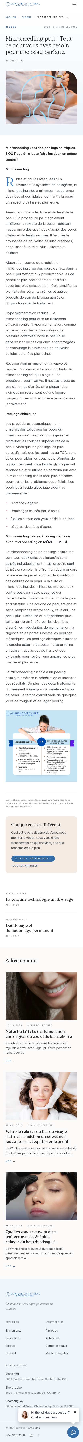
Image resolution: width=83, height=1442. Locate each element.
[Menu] (74, 4)
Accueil (11, 17)
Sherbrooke (14, 1387)
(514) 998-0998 (15, 1435)
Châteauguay (14, 1401)
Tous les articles (24, 865)
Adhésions (52, 1338)
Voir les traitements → (33, 858)
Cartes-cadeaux (56, 1345)
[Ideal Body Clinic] (23, 4)
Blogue (27, 17)
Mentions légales (57, 1353)
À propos (52, 1330)
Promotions (13, 1338)
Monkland (12, 1374)
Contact (11, 1353)
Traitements (13, 1330)
